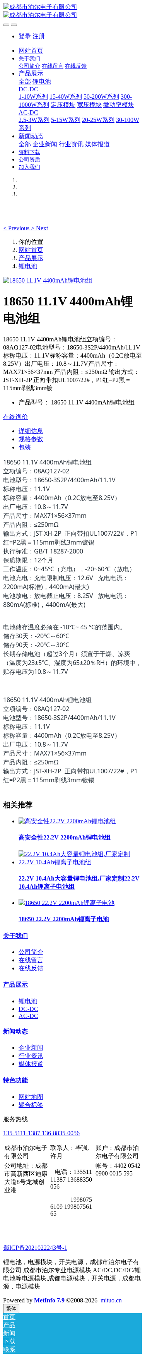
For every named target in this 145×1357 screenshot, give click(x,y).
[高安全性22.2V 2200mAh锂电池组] (67, 821)
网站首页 (31, 50)
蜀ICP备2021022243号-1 (35, 1247)
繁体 (11, 1308)
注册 (38, 36)
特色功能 (15, 1080)
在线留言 (31, 960)
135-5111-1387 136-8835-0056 (41, 1133)
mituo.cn (111, 1300)
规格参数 (31, 439)
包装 (25, 447)
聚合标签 (31, 1105)
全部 (25, 81)
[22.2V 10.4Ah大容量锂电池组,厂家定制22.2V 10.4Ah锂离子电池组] (80, 862)
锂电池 (28, 266)
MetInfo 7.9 (49, 1300)
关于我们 (15, 935)
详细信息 (31, 431)
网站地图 (31, 1096)
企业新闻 (31, 1047)
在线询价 (15, 416)
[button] (17, 228)
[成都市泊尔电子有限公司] (72, 11)
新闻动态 (15, 1031)
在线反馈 (31, 968)
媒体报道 (31, 1064)
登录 (25, 36)
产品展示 (31, 258)
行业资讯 (31, 1055)
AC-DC (28, 1016)
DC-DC (28, 1009)
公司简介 (31, 952)
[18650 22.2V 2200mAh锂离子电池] (66, 903)
